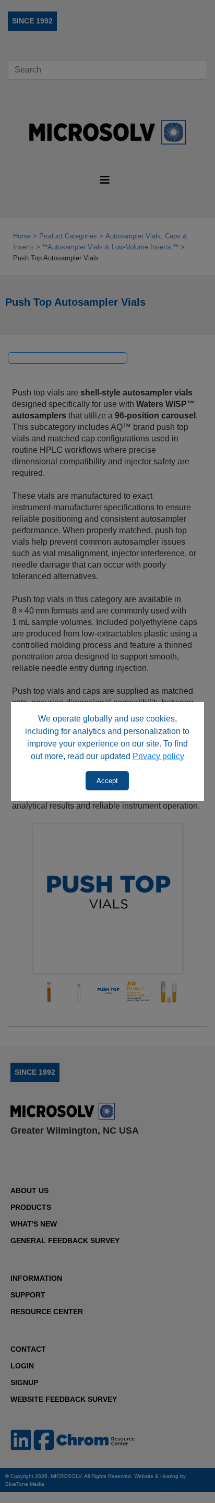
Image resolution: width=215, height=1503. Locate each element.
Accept (107, 781)
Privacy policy (158, 756)
